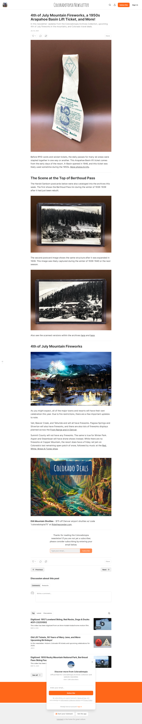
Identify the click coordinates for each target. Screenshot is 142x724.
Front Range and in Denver (63, 430)
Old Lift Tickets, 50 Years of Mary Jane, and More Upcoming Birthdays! (55, 638)
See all (35, 675)
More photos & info (79, 167)
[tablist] (40, 585)
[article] (71, 625)
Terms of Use (81, 698)
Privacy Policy (87, 700)
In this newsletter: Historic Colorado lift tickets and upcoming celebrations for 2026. (60, 644)
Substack (60, 719)
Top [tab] (33, 613)
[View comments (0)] (40, 36)
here (83, 335)
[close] (92, 662)
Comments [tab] (36, 586)
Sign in (135, 5)
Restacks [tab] (45, 586)
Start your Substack (65, 714)
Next (104, 569)
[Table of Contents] (2, 362)
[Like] (32, 631)
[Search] (110, 5)
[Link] (27, 178)
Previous (39, 569)
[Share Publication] (114, 5)
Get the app (81, 714)
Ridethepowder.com (62, 524)
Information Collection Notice (70, 700)
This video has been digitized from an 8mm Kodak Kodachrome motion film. (60, 625)
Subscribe (124, 5)
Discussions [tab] (47, 613)
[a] (102, 624)
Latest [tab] (39, 613)
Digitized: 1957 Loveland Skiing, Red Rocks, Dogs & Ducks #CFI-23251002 (60, 621)
